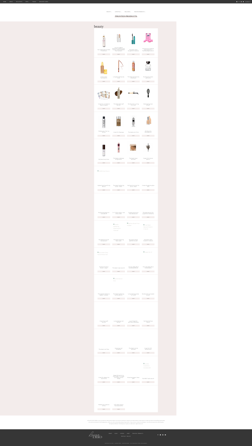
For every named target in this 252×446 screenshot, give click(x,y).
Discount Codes (43, 1)
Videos (34, 1)
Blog (116, 433)
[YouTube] (243, 2)
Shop (128, 433)
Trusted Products (137, 433)
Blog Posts (19, 1)
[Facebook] (239, 2)
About (11, 1)
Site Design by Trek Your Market (138, 443)
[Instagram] (237, 2)
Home (4, 1)
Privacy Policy (126, 436)
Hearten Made (125, 443)
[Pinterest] (241, 2)
